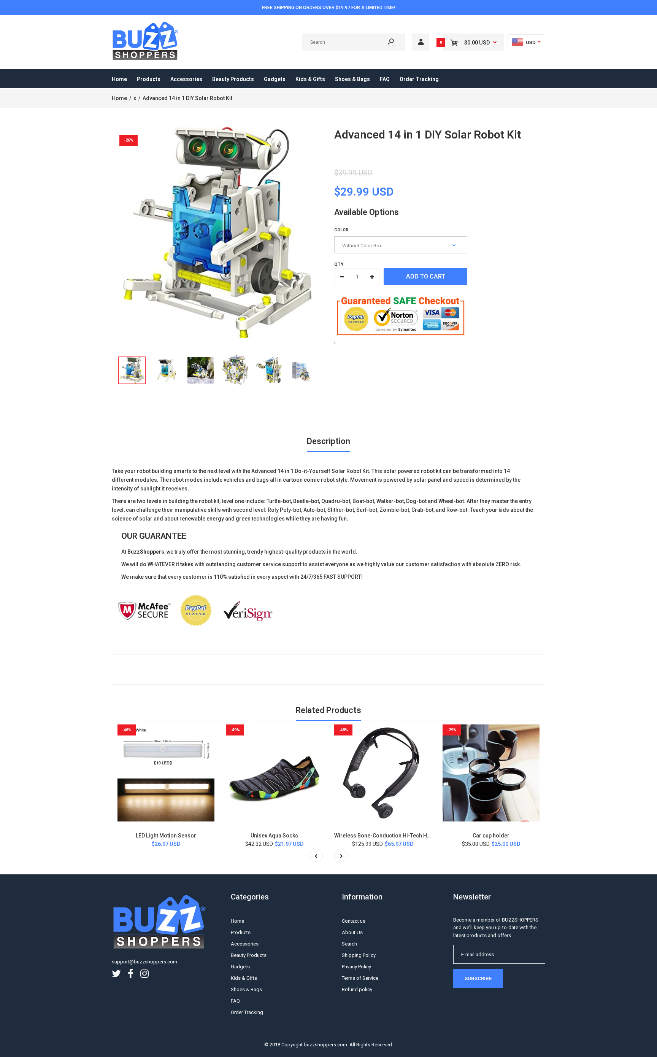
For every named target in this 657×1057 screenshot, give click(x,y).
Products (241, 932)
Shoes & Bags (246, 989)
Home (237, 921)
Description (328, 441)
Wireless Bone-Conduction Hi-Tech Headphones (394, 836)
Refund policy (357, 989)
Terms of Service (360, 978)
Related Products (328, 710)
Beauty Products (249, 955)
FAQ (235, 1001)
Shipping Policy (359, 955)
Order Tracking (247, 1012)
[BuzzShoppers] (146, 59)
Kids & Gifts (244, 978)
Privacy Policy (356, 966)
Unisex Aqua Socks (274, 836)
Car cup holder (491, 836)
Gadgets (240, 966)
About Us (352, 932)
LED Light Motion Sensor (166, 836)
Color (341, 230)
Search (349, 944)
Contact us (353, 921)
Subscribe (478, 978)
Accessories (245, 944)
